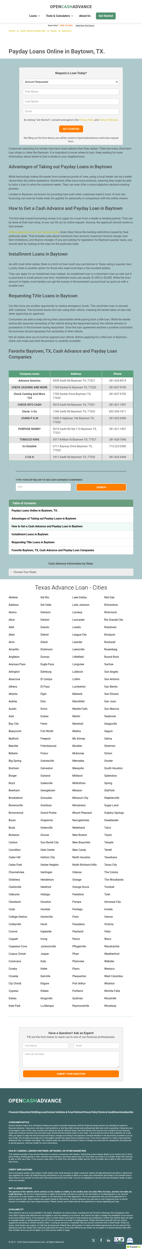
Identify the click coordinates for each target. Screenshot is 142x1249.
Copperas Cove (18, 946)
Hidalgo (45, 894)
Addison (14, 604)
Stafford (109, 790)
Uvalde (108, 909)
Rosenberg (110, 649)
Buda (12, 827)
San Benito (111, 686)
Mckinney (78, 753)
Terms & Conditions (108, 1112)
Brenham (14, 790)
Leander (77, 642)
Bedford (13, 738)
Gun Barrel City (50, 842)
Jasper (45, 953)
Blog (37, 1112)
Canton (13, 842)
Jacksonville (48, 946)
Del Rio (45, 597)
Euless (44, 716)
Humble (45, 909)
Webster (109, 961)
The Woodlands (113, 879)
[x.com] (93, 1240)
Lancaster (78, 619)
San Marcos (111, 708)
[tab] (71, 572)
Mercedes (78, 760)
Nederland (78, 827)
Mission (77, 790)
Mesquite (78, 768)
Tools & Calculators (58, 16)
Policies (77, 1112)
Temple (108, 842)
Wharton (109, 983)
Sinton (108, 753)
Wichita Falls (112, 991)
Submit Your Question (71, 1073)
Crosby (13, 968)
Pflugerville (79, 946)
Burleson (14, 835)
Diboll (44, 642)
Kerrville (45, 976)
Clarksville (15, 887)
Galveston (47, 768)
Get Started (106, 16)
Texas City (110, 864)
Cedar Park (15, 864)
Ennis (44, 708)
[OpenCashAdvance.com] (71, 6)
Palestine (78, 894)
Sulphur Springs (114, 812)
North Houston (81, 857)
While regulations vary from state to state (34, 232)
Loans (33, 16)
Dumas (45, 656)
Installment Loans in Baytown (30, 534)
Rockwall (109, 642)
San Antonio (111, 679)
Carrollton (15, 849)
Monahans (79, 805)
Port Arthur (79, 983)
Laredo (76, 627)
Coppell (13, 939)
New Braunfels (81, 842)
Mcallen (77, 746)
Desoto (45, 627)
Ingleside (46, 931)
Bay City (14, 723)
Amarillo (14, 649)
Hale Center (48, 849)
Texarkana (110, 857)
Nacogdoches (80, 820)
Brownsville (16, 805)
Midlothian (79, 783)
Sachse (108, 664)
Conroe (13, 931)
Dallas (12, 998)
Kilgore (45, 983)
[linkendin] (108, 1240)
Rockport (109, 634)
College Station (18, 916)
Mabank (77, 694)
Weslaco (109, 968)
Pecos (76, 939)
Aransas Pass (17, 664)
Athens (13, 686)
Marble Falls (79, 708)
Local (44, 1112)
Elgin (44, 694)
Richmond (110, 612)
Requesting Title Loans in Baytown (33, 542)
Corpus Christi (17, 953)
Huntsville (47, 916)
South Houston (113, 768)
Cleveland (15, 901)
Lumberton (79, 686)
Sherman (109, 746)
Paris (75, 916)
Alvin (12, 642)
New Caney (79, 849)
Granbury (46, 805)
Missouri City (80, 798)
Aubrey (13, 701)
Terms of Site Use (108, 120)
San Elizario (111, 694)
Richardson (111, 604)
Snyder (108, 760)
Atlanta (13, 694)
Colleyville (15, 924)
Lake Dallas (79, 597)
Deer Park (14, 1005)
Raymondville (80, 1005)
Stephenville (111, 798)
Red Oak (109, 597)
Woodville (110, 998)
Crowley (13, 976)
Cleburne (14, 894)
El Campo (46, 679)
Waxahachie (111, 946)
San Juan (110, 701)
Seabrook (110, 716)
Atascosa (14, 679)
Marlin (76, 716)
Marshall (77, 723)
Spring (108, 783)
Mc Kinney (78, 738)
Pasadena (78, 924)
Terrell (108, 849)
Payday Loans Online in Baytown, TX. (35, 510)
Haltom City (48, 857)
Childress (14, 879)
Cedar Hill (14, 857)
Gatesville (46, 783)
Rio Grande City (113, 619)
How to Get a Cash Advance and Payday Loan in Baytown (47, 526)
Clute (12, 909)
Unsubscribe (126, 1112)
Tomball (109, 887)
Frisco (44, 753)
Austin (12, 708)
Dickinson (47, 649)
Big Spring (15, 760)
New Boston (79, 835)
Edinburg (46, 671)
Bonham (14, 768)
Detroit (45, 634)
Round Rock (111, 656)
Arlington (14, 671)
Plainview (78, 961)
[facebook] (100, 1240)
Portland (77, 991)
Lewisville (78, 649)
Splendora (110, 775)
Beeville (13, 746)
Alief (11, 627)
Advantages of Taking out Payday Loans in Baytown (44, 518)
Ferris (44, 723)
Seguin (108, 731)
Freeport (46, 738)
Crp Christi (15, 983)
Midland (77, 775)
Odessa (77, 872)
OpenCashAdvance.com (34, 1242)
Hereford (46, 887)
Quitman (77, 998)
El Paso (45, 686)
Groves (45, 835)
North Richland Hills (84, 864)
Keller (44, 968)
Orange (76, 879)
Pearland (77, 931)
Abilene (13, 597)
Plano (75, 968)
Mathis (76, 731)
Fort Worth (47, 731)
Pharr (75, 953)
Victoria (109, 924)
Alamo (13, 612)
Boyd (12, 783)
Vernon (108, 916)
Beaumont (15, 731)
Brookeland (16, 798)
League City (79, 634)
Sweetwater (111, 820)
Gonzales (46, 798)
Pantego (77, 909)
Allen (12, 634)
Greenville (46, 827)
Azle (11, 716)
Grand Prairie (48, 812)
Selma (108, 738)
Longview (78, 664)
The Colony (111, 872)
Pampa (76, 901)
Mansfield (78, 701)
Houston (46, 901)
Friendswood (48, 746)
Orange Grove (80, 887)
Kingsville (46, 998)
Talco (107, 827)
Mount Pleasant (82, 812)
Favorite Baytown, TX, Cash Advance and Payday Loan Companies (53, 550)
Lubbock (77, 671)
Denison (46, 612)
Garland (45, 775)
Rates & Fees (66, 1112)
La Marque (47, 1005)
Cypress (13, 991)
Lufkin (76, 679)
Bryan (12, 820)
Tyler (107, 894)
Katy (43, 961)
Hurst (44, 924)
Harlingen (46, 872)
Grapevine (47, 820)
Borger (13, 775)
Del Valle (46, 604)
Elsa (43, 701)
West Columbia (113, 976)
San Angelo (111, 671)
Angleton (14, 656)
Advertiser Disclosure (85, 25)
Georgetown (48, 790)
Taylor (108, 835)
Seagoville (110, 723)
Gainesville (47, 760)
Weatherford (111, 953)
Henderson (47, 879)
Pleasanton (79, 976)
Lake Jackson (80, 604)
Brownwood (16, 812)
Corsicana (15, 961)
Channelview (16, 872)
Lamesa (77, 612)
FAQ (33, 1112)
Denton (45, 619)
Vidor (107, 931)
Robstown (110, 627)
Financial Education (19, 1112)
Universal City (112, 901)
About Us (85, 16)
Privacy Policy (86, 120)
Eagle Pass (47, 664)
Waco (107, 939)
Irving (44, 939)
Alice (12, 619)
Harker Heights (50, 864)
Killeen (45, 991)
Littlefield (78, 656)
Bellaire (13, 753)
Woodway (110, 1005)
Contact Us (53, 1112)
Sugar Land (111, 805)
